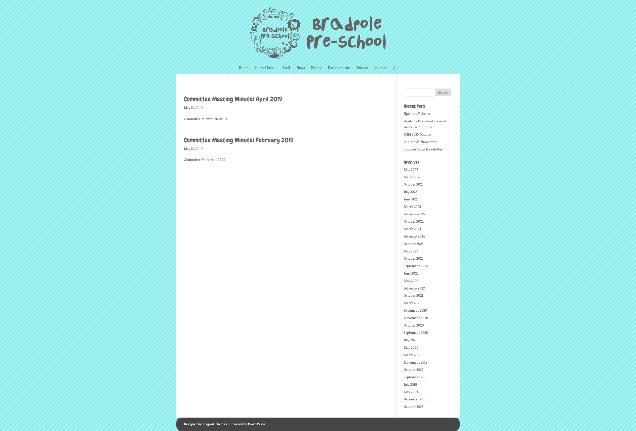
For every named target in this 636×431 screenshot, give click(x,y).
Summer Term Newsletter (423, 149)
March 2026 (412, 177)
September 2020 (416, 332)
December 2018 (415, 399)
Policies (362, 67)
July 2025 (410, 192)
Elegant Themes (214, 424)
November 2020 (416, 318)
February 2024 (414, 236)
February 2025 (414, 214)
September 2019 (416, 377)
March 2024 (412, 229)
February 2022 (414, 288)
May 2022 (411, 281)
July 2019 (410, 384)
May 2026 (411, 169)
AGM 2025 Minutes (418, 134)
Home (243, 67)
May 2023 (411, 251)
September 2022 (416, 266)
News (300, 67)
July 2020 (411, 340)
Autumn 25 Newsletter (420, 142)
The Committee (339, 67)
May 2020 (411, 347)
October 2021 (413, 295)
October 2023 (414, 243)
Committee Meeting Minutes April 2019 (233, 99)
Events (316, 67)
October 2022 (414, 258)
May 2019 (411, 392)
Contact (380, 67)
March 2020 (412, 355)
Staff (286, 67)
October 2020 (414, 325)
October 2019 (413, 369)
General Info (263, 67)
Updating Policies (417, 113)
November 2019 (416, 362)
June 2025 (411, 199)
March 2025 (412, 206)
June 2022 (411, 273)
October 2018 (413, 406)
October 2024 (414, 221)
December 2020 (415, 310)
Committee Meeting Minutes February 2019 (239, 140)
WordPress (257, 424)
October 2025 (414, 184)
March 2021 (412, 303)
